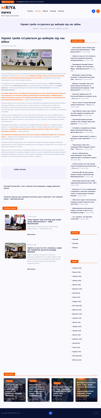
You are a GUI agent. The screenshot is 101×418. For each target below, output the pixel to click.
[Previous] (93, 374)
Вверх (96, 413)
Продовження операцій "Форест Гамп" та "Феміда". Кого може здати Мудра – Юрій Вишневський (82, 66)
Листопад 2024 (77, 356)
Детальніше (31, 234)
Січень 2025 (76, 347)
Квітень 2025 (76, 335)
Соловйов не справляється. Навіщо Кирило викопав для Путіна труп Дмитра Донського (83, 130)
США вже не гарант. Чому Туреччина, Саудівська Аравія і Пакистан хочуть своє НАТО (84, 202)
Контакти (61, 11)
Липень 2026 (76, 272)
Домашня (35, 28)
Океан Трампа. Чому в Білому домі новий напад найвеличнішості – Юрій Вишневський (83, 50)
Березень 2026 (77, 289)
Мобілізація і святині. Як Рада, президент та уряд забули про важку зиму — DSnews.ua (82, 77)
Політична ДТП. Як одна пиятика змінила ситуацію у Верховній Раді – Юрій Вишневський (82, 174)
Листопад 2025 (77, 305)
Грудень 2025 (76, 301)
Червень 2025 (76, 326)
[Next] (96, 374)
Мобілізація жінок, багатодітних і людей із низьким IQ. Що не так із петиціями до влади (82, 210)
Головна (30, 11)
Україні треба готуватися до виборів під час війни (54, 28)
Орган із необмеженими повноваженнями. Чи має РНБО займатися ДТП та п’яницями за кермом (83, 155)
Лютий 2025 (76, 343)
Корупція (53, 11)
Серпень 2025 (76, 318)
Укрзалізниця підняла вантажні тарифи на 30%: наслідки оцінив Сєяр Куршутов (83, 122)
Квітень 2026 (76, 284)
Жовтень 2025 (76, 310)
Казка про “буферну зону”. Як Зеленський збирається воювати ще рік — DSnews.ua (84, 96)
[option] (15, 390)
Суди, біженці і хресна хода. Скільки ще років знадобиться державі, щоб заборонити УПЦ (83, 113)
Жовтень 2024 (77, 360)
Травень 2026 (76, 280)
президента (46, 125)
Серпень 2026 (76, 268)
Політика (38, 11)
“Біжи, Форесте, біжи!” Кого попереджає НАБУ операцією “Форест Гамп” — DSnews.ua (83, 147)
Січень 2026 (76, 297)
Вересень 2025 (77, 314)
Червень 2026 (76, 276)
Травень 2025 (76, 330)
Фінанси (45, 11)
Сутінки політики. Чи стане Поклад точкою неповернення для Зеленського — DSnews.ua (83, 166)
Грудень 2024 (76, 351)
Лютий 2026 (76, 293)
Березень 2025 (77, 339)
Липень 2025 (76, 322)
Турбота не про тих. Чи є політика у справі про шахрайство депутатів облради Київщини (83, 58)
